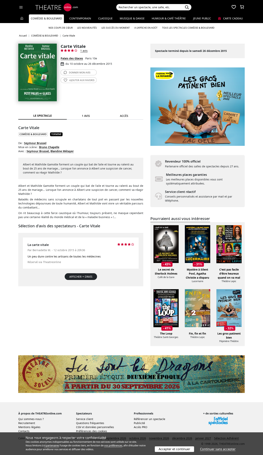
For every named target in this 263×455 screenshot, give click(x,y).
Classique (105, 18)
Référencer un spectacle (149, 419)
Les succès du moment (115, 27)
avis (79, 72)
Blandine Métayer (62, 151)
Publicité (139, 423)
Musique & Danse (132, 18)
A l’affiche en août (145, 27)
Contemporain (80, 18)
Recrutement (26, 423)
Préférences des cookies (91, 431)
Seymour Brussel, (38, 151)
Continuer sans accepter (218, 449)
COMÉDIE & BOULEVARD (33, 134)
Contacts (23, 431)
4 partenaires (51, 445)
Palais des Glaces (72, 58)
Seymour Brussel (35, 143)
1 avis (84, 50)
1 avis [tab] (86, 116)
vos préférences (113, 445)
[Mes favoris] (234, 7)
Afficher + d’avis (80, 276)
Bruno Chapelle (49, 147)
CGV (78, 427)
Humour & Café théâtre (169, 18)
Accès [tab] (124, 116)
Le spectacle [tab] (42, 115)
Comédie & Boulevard (46, 18)
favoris (82, 80)
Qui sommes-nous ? (31, 419)
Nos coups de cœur (61, 27)
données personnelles (99, 427)
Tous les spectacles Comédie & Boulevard (188, 27)
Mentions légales (29, 427)
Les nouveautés (87, 27)
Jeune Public (202, 18)
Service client (84, 419)
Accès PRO (140, 427)
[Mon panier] (242, 7)
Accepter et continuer (174, 449)
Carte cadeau (232, 18)
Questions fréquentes (90, 423)
